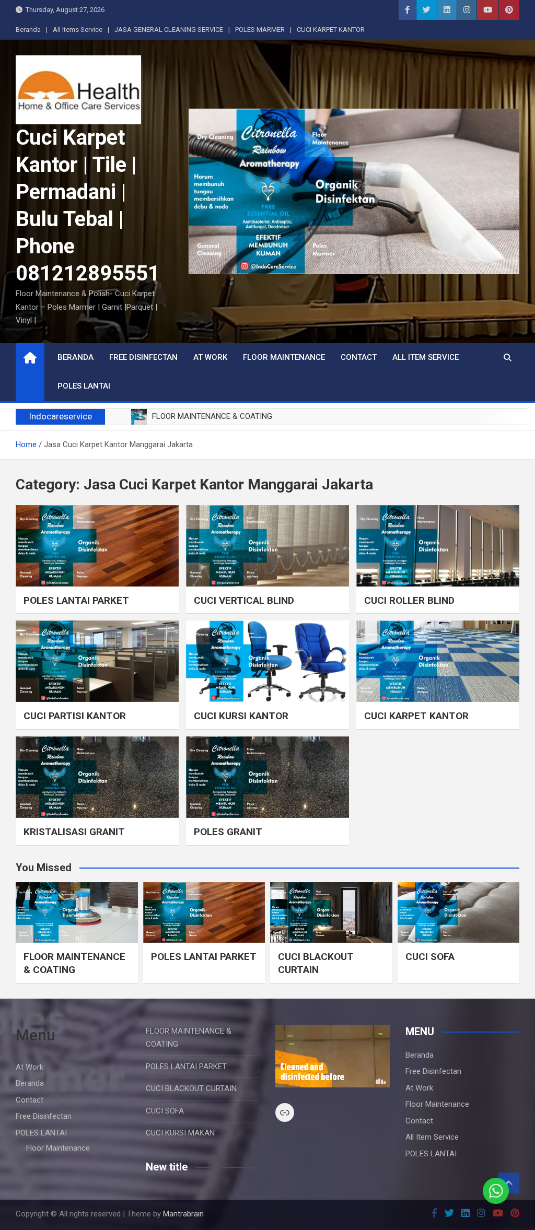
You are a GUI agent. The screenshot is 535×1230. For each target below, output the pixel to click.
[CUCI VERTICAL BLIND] (267, 546)
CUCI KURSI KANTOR (241, 716)
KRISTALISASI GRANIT (74, 832)
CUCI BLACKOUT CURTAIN (316, 963)
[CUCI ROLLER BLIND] (437, 546)
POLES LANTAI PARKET (76, 600)
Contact (359, 357)
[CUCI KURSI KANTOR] (267, 661)
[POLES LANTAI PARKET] (97, 546)
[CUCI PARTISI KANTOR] (97, 661)
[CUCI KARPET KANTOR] (437, 661)
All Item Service (425, 357)
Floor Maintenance (284, 357)
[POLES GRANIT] (267, 777)
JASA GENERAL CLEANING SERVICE (168, 29)
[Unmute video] (332, 1056)
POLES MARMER (260, 29)
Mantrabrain (183, 1214)
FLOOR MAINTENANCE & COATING (74, 963)
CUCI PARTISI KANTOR (75, 716)
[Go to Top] (508, 1183)
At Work (210, 357)
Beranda (28, 29)
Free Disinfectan (143, 357)
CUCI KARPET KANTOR (331, 29)
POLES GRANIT (228, 832)
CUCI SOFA (430, 957)
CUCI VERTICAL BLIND (244, 600)
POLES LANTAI (83, 386)
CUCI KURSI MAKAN (180, 1133)
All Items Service (77, 29)
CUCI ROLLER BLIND (409, 600)
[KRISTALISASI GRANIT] (97, 777)
